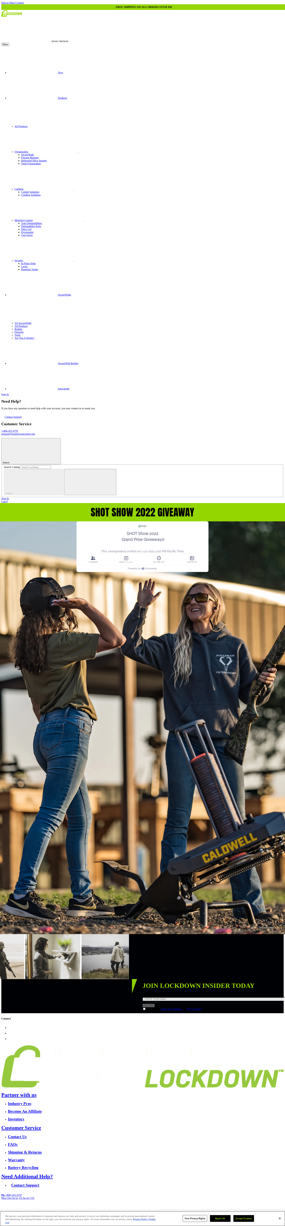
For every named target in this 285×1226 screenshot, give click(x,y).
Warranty (16, 1160)
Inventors (16, 1119)
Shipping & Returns (25, 1152)
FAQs (12, 1144)
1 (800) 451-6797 (112, 1209)
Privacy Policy (194, 1009)
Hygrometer (27, 232)
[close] (90, 482)
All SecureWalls (23, 323)
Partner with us (18, 1095)
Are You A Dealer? (24, 338)
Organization (22, 151)
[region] (142, 1218)
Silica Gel (26, 229)
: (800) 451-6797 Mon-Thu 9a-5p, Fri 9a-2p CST (17, 1196)
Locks (24, 266)
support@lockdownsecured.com (18, 434)
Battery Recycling (23, 1167)
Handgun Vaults (29, 269)
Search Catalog (12, 467)
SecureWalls (27, 154)
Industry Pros (19, 1103)
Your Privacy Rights (195, 1218)
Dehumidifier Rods (31, 226)
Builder (18, 329)
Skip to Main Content (12, 2)
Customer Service (21, 1128)
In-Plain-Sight (28, 263)
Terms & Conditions (171, 1009)
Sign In (5, 394)
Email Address (152, 1002)
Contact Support (13, 417)
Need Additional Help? (27, 1176)
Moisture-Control (24, 220)
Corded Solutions (30, 192)
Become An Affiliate (25, 1111)
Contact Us (17, 1137)
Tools (17, 335)
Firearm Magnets (30, 157)
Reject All (220, 1218)
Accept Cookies (244, 1218)
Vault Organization (31, 163)
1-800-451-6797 (9, 431)
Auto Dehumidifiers (31, 223)
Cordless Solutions (31, 195)
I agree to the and (174, 1009)
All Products (21, 126)
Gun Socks (27, 235)
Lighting (19, 189)
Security (19, 260)
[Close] (279, 1218)
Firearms (19, 332)
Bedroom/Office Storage (34, 160)
